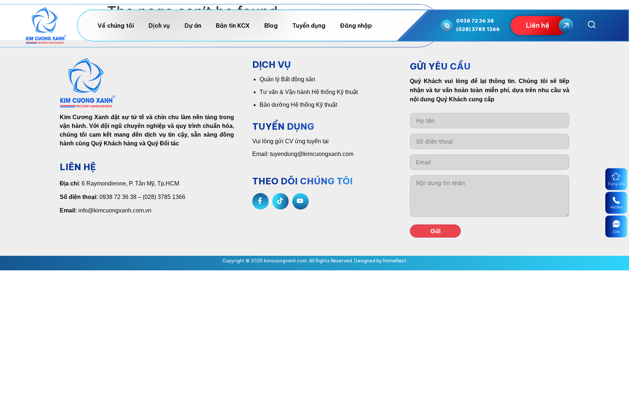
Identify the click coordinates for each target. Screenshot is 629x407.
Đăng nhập (356, 25)
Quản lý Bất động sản (287, 79)
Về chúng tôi (116, 25)
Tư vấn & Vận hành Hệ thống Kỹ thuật (309, 92)
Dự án (193, 25)
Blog (271, 25)
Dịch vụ (159, 25)
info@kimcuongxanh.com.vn (114, 210)
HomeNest (395, 260)
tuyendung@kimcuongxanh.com (311, 154)
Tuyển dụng (308, 25)
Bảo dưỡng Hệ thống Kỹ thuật (298, 105)
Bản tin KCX (233, 25)
